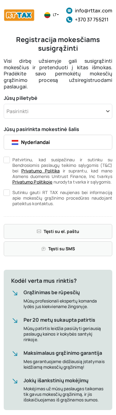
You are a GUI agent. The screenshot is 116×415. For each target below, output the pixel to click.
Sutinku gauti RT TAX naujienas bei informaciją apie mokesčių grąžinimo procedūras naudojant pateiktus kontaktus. (62, 198)
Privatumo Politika (40, 171)
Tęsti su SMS (61, 249)
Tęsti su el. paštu (61, 231)
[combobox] (58, 111)
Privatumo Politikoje (32, 182)
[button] (50, 15)
